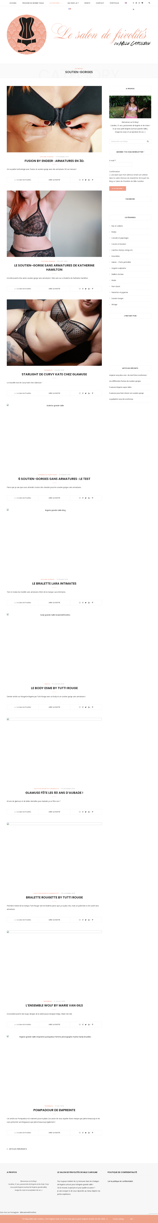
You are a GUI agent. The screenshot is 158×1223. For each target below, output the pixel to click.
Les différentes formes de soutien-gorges (125, 381)
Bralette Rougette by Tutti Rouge (54, 897)
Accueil (13, 3)
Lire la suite (54, 180)
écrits (87, 3)
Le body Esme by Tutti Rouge (54, 688)
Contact (100, 3)
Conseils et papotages (47, 475)
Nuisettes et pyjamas (119, 292)
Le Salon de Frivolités (24, 180)
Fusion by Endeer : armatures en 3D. (54, 161)
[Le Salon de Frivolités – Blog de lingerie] (79, 35)
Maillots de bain (117, 274)
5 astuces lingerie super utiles (120, 387)
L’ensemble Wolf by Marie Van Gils (54, 1005)
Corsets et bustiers (118, 244)
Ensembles (48, 370)
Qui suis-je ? (73, 3)
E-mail (112, 160)
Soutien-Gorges (47, 157)
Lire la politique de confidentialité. (120, 1181)
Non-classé (115, 286)
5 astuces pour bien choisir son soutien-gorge (126, 393)
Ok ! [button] (131, 1219)
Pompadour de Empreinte (54, 1110)
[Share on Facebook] (82, 180)
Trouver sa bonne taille (33, 3)
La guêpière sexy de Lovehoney (121, 399)
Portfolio (114, 3)
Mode (113, 280)
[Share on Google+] (89, 180)
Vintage (114, 304)
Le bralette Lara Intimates (54, 583)
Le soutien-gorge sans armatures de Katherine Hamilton (54, 267)
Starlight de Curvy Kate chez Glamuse (54, 374)
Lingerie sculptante (118, 268)
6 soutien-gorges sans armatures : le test (54, 479)
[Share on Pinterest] (92, 180)
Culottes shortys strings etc (46, 789)
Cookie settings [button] (118, 1219)
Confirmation (114, 171)
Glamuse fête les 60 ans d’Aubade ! (54, 793)
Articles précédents (18, 1149)
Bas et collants (117, 226)
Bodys (47, 684)
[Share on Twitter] (85, 180)
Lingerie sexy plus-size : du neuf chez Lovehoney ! (128, 375)
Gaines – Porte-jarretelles (121, 262)
